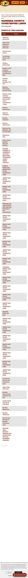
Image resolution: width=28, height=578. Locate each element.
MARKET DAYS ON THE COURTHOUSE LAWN (7, 180)
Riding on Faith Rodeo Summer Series (7, 88)
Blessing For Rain (6, 136)
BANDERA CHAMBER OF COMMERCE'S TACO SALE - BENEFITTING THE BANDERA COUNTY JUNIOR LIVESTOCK (7, 155)
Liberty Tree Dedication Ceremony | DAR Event (6, 45)
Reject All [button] (9, 572)
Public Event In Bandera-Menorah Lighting (7, 142)
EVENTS (22, 2)
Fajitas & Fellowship (6, 113)
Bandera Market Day (6, 408)
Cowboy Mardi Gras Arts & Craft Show (7, 402)
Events (3, 15)
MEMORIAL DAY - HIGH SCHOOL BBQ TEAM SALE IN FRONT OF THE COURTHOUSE (7, 208)
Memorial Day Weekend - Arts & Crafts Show (7, 129)
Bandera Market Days (6, 64)
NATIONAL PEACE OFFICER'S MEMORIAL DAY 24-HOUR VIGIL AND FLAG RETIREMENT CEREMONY (7, 434)
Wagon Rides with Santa (6, 388)
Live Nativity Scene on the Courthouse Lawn (6, 381)
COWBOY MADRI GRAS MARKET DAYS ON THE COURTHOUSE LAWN (7, 170)
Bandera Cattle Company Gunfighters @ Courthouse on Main (7, 71)
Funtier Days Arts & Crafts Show (6, 57)
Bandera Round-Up (5, 118)
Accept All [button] (18, 572)
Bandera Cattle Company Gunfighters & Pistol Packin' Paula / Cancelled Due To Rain (7, 99)
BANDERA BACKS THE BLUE (6, 313)
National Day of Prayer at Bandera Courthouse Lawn (6, 421)
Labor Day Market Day (6, 38)
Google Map (7, 26)
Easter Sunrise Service (7, 52)
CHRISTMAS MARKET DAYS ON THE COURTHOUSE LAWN (7, 270)
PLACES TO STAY (15, 2)
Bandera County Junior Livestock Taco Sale (7, 394)
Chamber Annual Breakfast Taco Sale (7, 81)
